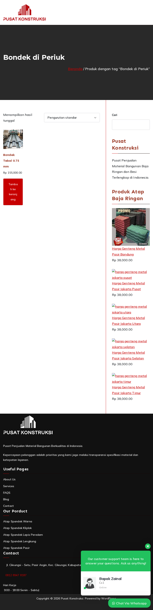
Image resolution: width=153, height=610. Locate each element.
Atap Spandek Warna (17, 521)
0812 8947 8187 (15, 575)
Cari (114, 115)
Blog (6, 499)
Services (8, 486)
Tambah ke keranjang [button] (13, 191)
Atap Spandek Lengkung (19, 541)
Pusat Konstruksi (72, 598)
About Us (9, 479)
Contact (8, 506)
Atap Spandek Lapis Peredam (23, 535)
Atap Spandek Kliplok (17, 528)
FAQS (7, 492)
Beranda (75, 69)
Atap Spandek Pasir (16, 548)
